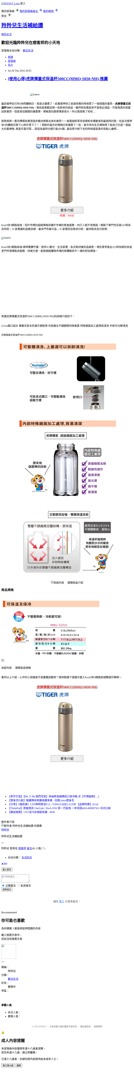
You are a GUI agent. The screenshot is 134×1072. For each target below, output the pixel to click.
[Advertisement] (29, 281)
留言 (29, 848)
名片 (10, 65)
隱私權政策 (85, 1026)
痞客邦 (22, 848)
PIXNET (42, 1026)
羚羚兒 (5, 829)
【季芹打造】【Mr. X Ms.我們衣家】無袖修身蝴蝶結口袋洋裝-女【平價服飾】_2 (53, 796)
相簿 (10, 57)
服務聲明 (98, 1026)
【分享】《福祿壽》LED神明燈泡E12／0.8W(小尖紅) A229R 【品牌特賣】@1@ (53, 804)
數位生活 (28, 50)
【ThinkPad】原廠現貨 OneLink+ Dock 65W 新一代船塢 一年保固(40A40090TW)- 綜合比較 (59, 808)
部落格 (12, 61)
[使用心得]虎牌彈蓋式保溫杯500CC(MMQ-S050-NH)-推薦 (58, 79)
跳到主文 (6, 34)
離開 (19, 1065)
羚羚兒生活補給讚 (22, 25)
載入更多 (7, 869)
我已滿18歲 (8, 1065)
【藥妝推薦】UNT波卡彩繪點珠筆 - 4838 (31, 812)
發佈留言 (7, 889)
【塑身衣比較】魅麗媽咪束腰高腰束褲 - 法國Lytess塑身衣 (41, 800)
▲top (4, 863)
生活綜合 (27, 857)
